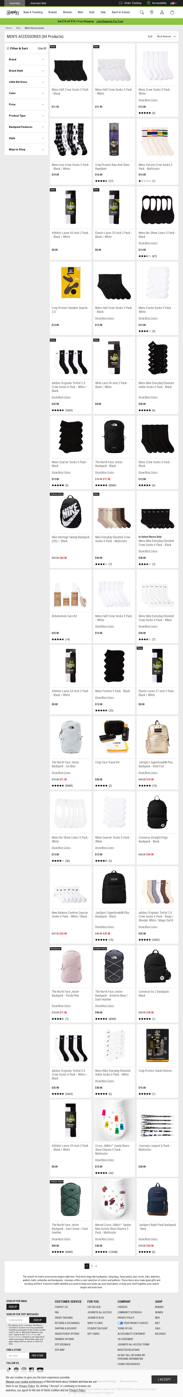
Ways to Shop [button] (17, 149)
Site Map (60, 1349)
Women (159, 1312)
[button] (173, 3)
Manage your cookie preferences (24, 1381)
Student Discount (97, 1328)
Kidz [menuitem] (92, 12)
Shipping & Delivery (66, 1328)
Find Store (38, 1355)
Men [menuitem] (80, 12)
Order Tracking (132, 3)
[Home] (13, 12)
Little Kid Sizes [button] (18, 82)
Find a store (13, 1349)
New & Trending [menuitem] (32, 12)
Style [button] (12, 138)
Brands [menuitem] (52, 12)
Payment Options (64, 1339)
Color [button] (12, 93)
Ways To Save (95, 1323)
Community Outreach (130, 1312)
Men (157, 1317)
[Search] (142, 12)
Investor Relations (129, 1349)
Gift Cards (93, 1333)
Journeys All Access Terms (134, 1344)
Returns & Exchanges (67, 1323)
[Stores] (152, 12)
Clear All (42, 48)
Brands (159, 1307)
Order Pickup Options (67, 1333)
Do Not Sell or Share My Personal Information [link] (131, 1357)
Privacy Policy (126, 1317)
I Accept (164, 1379)
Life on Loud (94, 1307)
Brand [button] (12, 59)
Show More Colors (148, 100)
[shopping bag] (173, 12)
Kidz (157, 1323)
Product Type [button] (17, 115)
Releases (160, 1333)
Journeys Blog (95, 1317)
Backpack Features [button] (20, 127)
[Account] (162, 12)
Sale (157, 1328)
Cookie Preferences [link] (129, 1364)
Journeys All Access (99, 1312)
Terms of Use (125, 1328)
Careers (122, 1307)
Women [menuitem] (67, 12)
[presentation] (33, 12)
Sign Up (13, 1306)
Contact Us (61, 1307)
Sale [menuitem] (103, 12)
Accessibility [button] (159, 3)
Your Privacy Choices (136, 1323)
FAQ (57, 1312)
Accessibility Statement (131, 1333)
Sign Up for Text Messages (22, 1314)
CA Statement (125, 1339)
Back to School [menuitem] (121, 12)
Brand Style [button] (16, 70)
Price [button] (12, 104)
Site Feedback (62, 1344)
